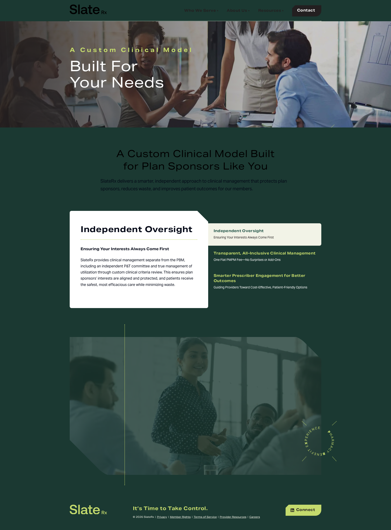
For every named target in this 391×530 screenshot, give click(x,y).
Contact (306, 10)
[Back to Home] (88, 513)
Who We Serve (200, 11)
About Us (237, 11)
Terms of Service (205, 517)
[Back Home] (88, 11)
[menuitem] (201, 13)
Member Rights (180, 517)
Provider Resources (233, 517)
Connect (305, 510)
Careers (254, 517)
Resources (269, 11)
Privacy (162, 517)
